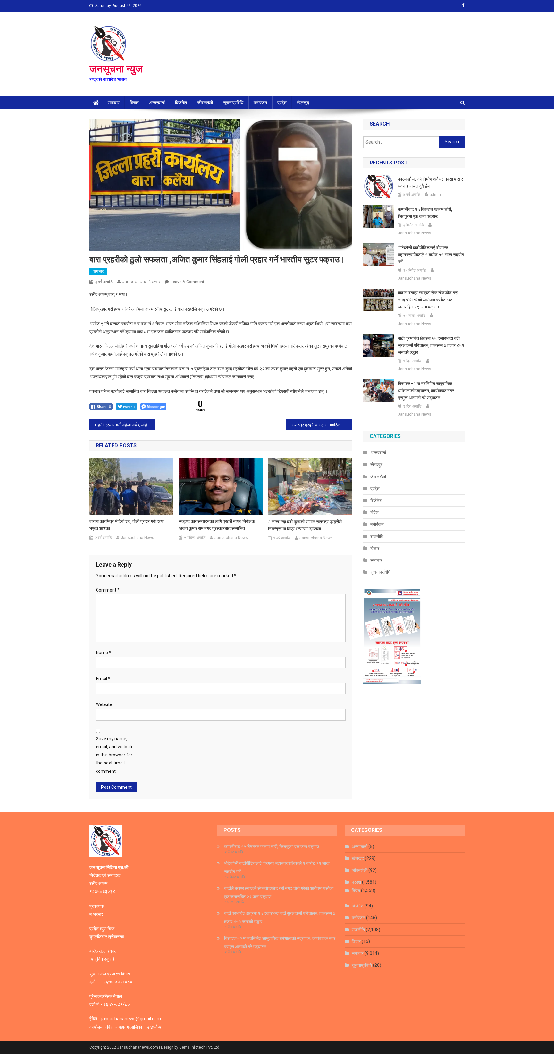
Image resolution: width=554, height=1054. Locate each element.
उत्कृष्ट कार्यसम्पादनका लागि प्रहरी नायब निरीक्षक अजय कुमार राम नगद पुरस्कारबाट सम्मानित (217, 525)
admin (435, 194)
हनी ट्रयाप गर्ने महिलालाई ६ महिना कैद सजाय (126, 424)
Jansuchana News (141, 281)
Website (104, 704)
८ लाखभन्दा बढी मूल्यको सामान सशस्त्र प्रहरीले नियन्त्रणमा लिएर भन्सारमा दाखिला (305, 525)
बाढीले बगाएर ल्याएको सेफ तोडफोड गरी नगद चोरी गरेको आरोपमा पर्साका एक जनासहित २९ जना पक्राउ (428, 299)
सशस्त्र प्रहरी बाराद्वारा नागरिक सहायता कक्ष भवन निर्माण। (321, 424)
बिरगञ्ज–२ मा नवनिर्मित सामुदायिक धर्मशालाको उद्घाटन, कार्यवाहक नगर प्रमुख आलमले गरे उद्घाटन (426, 390)
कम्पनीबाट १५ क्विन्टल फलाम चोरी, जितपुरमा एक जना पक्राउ (425, 213)
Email (103, 678)
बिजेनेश (181, 102)
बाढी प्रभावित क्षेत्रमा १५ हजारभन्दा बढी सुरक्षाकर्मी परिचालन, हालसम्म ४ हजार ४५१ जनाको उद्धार (431, 345)
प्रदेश (282, 102)
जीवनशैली (205, 102)
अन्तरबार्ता (157, 102)
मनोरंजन (260, 102)
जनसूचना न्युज (116, 69)
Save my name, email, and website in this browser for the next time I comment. (115, 755)
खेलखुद (303, 102)
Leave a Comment (187, 281)
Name (103, 652)
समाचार (114, 102)
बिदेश (374, 512)
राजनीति (376, 536)
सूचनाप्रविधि (233, 102)
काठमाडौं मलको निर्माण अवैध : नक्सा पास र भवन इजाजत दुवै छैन (430, 182)
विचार (134, 102)
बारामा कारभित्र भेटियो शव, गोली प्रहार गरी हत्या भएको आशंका (126, 525)
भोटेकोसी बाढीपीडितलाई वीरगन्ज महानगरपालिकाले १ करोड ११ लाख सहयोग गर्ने (431, 254)
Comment (108, 590)
